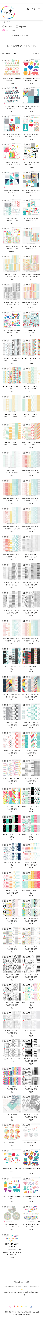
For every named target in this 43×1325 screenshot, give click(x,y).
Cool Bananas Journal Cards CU (31, 164)
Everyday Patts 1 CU (31, 359)
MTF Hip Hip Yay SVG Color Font (31, 1226)
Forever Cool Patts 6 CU (31, 1115)
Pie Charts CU (12, 1142)
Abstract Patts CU (31, 891)
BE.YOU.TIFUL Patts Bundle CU (12, 276)
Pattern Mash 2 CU (31, 1031)
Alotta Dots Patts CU (12, 1031)
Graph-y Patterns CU (12, 471)
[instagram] (11, 1306)
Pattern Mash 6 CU (12, 1115)
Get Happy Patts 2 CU (31, 947)
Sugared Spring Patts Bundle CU (31, 276)
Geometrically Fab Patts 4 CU (12, 527)
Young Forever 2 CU (12, 1197)
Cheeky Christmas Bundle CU (31, 332)
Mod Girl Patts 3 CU (31, 835)
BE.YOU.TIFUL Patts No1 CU (31, 387)
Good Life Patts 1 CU (31, 555)
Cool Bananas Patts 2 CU (31, 919)
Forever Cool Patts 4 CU (31, 611)
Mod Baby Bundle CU (12, 219)
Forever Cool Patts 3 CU (12, 611)
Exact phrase (10, 30)
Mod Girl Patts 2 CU (12, 835)
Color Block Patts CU (12, 807)
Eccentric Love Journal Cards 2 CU (12, 136)
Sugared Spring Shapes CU (12, 79)
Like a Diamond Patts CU (11, 779)
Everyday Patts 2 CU (12, 387)
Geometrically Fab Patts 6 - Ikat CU (12, 557)
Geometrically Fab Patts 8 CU (31, 639)
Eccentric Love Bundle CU (31, 191)
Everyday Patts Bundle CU (31, 247)
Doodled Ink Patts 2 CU (12, 975)
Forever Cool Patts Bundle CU (12, 304)
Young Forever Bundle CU (12, 331)
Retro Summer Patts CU (12, 1087)
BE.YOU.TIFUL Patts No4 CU (11, 443)
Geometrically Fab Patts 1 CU (31, 471)
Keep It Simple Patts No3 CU (12, 359)
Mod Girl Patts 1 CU (31, 807)
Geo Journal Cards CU (12, 191)
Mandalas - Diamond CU (12, 1225)
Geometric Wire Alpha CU (12, 107)
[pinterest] (18, 1306)
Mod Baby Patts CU (12, 723)
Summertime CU (12, 1168)
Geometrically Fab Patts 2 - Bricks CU (12, 501)
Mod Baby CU (31, 1142)
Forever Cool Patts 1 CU (12, 583)
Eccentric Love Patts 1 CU (12, 695)
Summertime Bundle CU (31, 219)
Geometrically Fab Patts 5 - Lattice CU (31, 529)
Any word (22, 26)
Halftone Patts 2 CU (12, 891)
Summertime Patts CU (31, 751)
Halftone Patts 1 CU (31, 863)
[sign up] (27, 1306)
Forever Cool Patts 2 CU (31, 583)
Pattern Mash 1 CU (31, 1003)
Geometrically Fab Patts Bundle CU (31, 304)
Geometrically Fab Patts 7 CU (12, 639)
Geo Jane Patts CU (31, 667)
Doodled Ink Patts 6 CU (31, 1087)
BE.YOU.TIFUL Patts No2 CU (11, 415)
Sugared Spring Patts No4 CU (31, 443)
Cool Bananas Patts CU (12, 919)
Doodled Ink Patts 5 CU (12, 1003)
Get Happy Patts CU (12, 947)
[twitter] (23, 1306)
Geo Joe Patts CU (12, 667)
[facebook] (15, 1306)
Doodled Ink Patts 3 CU (31, 975)
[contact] (32, 1306)
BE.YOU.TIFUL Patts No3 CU (31, 415)
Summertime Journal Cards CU (31, 136)
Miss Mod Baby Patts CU (12, 751)
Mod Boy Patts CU (12, 863)
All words (8, 26)
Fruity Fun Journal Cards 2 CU (12, 164)
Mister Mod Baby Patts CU (31, 723)
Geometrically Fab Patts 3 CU (31, 499)
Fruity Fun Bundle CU (12, 247)
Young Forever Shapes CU (31, 79)
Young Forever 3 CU (31, 1197)
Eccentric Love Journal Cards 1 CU (31, 108)
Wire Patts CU (12, 1058)
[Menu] (39, 9)
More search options (20, 35)
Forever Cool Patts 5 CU (31, 1059)
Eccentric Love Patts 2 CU (31, 695)
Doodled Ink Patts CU (31, 779)
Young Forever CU (31, 1169)
